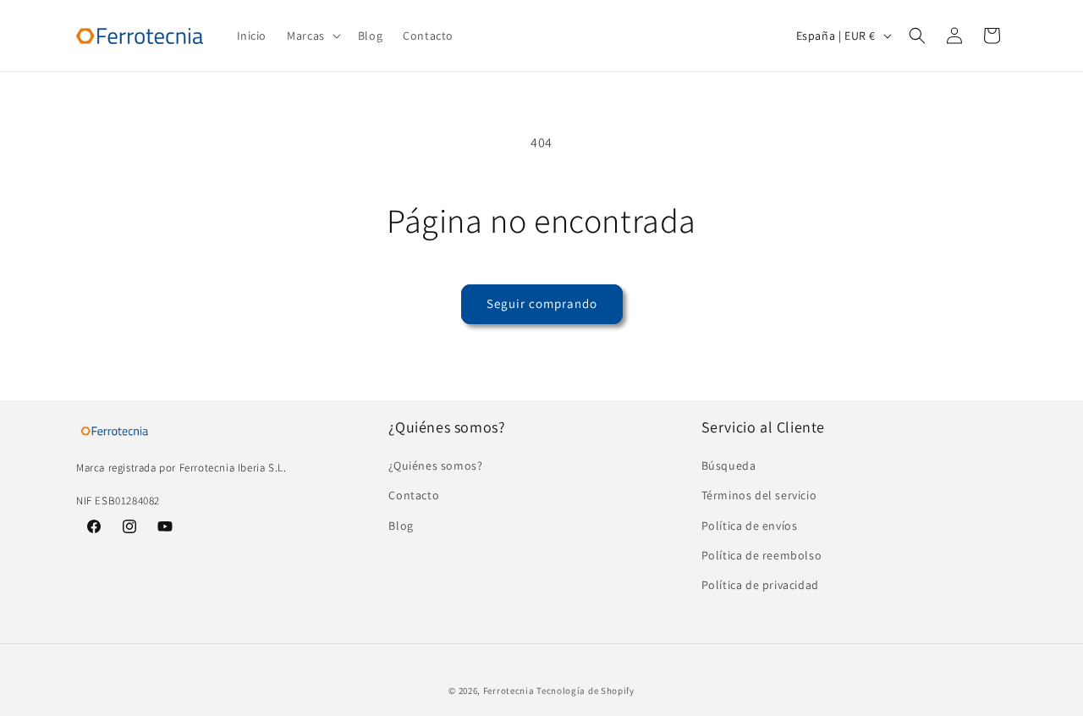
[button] (312, 35)
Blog (400, 525)
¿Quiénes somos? (435, 466)
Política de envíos (749, 525)
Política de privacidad (760, 584)
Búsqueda (728, 466)
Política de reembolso (761, 555)
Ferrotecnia (509, 691)
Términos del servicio (759, 496)
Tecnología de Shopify (585, 691)
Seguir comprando (542, 303)
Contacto (413, 496)
